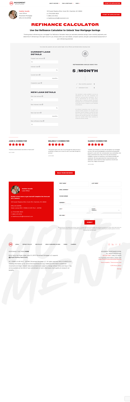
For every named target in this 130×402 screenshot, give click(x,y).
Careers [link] (73, 244)
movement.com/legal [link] (15, 266)
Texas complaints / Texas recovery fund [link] (111, 262)
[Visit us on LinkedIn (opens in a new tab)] (112, 244)
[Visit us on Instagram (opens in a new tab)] (109, 244)
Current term (35, 75)
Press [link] (65, 244)
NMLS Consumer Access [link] (53, 244)
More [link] (77, 3)
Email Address (63, 189)
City (60, 208)
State (93, 208)
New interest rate (36, 104)
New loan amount (36, 96)
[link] (17, 3)
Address (61, 202)
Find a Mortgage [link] (67, 3)
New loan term (35, 113)
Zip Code (61, 215)
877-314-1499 (107, 255)
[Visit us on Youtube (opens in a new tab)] (116, 244)
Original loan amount (37, 58)
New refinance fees (37, 121)
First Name (62, 183)
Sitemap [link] (119, 268)
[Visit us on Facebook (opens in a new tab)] (119, 244)
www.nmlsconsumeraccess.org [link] (35, 263)
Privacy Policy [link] (27, 244)
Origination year (35, 83)
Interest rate (34, 66)
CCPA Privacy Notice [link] (115, 265)
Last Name (95, 183)
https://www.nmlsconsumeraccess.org (109, 259)
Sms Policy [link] (38, 244)
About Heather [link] (53, 3)
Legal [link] (17, 244)
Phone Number (63, 196)
